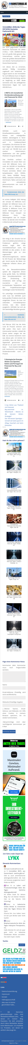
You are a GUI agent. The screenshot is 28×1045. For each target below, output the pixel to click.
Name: (5, 685)
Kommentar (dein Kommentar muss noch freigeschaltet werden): (14, 667)
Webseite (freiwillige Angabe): (13, 702)
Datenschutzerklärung (9, 991)
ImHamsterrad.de (7, 1041)
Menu (2, 12)
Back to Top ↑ (14, 1043)
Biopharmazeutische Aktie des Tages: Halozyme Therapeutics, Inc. (14, 925)
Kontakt (4, 997)
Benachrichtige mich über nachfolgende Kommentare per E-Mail (14, 724)
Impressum (6, 994)
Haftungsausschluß (8, 1000)
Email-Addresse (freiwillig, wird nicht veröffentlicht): (14, 693)
